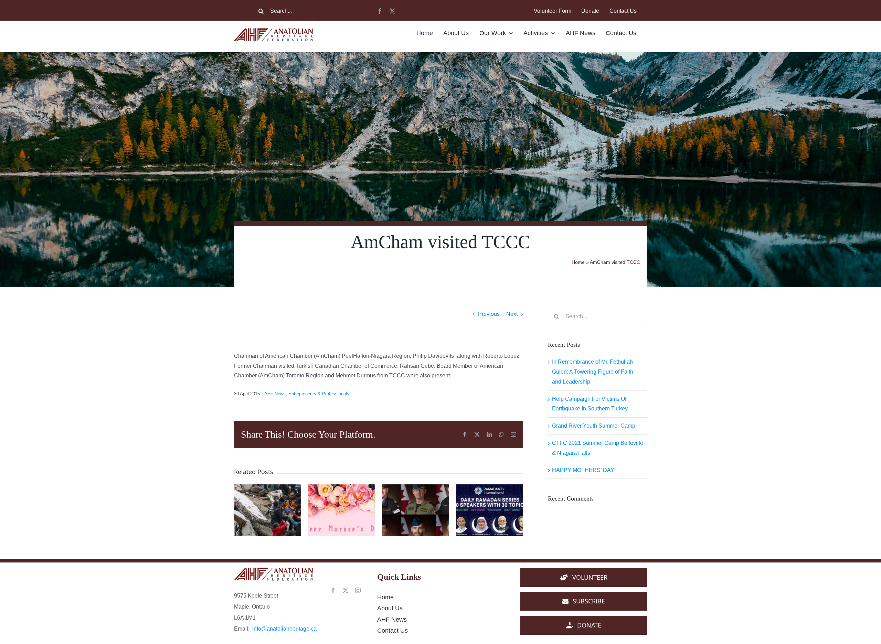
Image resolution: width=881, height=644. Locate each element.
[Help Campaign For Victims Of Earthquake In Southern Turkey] (267, 510)
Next (512, 314)
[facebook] (380, 11)
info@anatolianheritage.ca (284, 629)
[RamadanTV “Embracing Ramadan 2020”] (489, 510)
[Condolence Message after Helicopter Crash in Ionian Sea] (415, 510)
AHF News (275, 393)
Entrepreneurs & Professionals (318, 393)
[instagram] (358, 590)
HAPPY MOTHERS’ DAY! (584, 470)
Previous (489, 314)
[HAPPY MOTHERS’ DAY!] (341, 510)
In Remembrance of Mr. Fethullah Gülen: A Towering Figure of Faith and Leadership (592, 372)
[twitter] (392, 11)
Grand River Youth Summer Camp (593, 426)
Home (578, 262)
